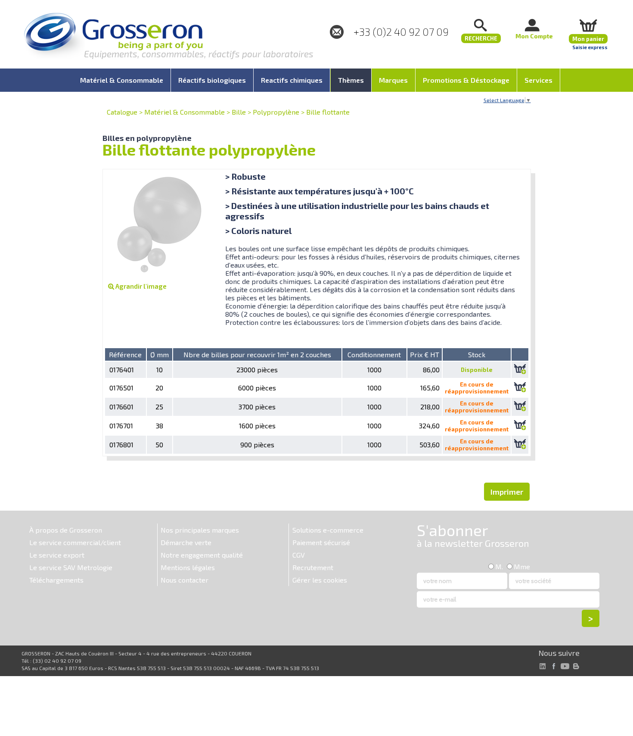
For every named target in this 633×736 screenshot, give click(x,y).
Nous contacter (184, 580)
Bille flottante (328, 112)
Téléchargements (56, 580)
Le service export (56, 555)
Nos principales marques (200, 530)
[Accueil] (113, 36)
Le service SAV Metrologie (70, 567)
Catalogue (122, 112)
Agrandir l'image (140, 286)
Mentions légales (188, 567)
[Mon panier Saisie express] (588, 25)
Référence (125, 354)
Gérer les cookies (319, 580)
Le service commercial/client (75, 542)
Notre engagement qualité (202, 555)
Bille (239, 112)
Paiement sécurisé (321, 542)
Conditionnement (374, 354)
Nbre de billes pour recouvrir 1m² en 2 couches (257, 354)
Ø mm (159, 354)
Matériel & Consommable (184, 112)
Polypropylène (276, 112)
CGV (298, 555)
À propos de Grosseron (65, 530)
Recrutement (312, 567)
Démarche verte (186, 542)
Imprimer (506, 491)
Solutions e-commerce (327, 530)
